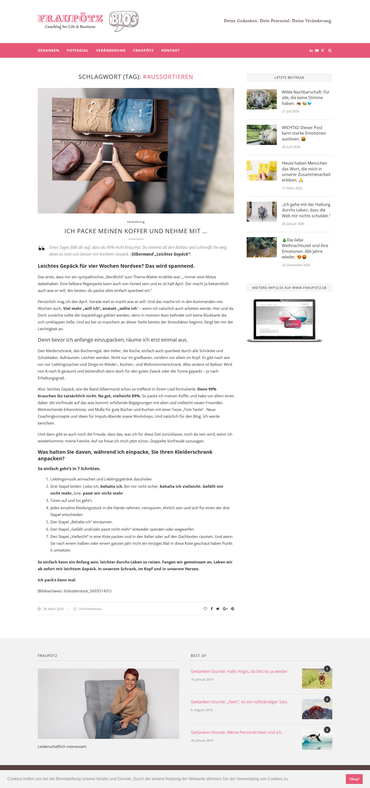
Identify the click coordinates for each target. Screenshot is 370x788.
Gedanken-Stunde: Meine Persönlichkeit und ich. (237, 732)
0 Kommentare (90, 609)
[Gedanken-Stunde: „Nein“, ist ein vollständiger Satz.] (317, 709)
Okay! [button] (354, 779)
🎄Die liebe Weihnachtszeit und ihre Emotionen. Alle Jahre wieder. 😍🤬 (305, 248)
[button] (290, 779)
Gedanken (48, 50)
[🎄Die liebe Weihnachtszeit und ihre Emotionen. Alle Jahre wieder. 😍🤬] (262, 247)
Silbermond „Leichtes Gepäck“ (161, 254)
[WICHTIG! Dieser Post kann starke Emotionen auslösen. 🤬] (262, 135)
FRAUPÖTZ (143, 50)
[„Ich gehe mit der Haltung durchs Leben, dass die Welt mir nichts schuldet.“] (262, 212)
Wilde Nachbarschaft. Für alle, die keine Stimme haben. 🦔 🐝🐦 (306, 97)
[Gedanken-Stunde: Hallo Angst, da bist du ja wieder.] (317, 679)
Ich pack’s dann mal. (57, 579)
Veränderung (111, 50)
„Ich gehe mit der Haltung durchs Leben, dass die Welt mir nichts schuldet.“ (306, 210)
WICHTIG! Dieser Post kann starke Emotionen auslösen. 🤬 (304, 133)
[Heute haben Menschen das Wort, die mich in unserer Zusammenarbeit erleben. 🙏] (262, 170)
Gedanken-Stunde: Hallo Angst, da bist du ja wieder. (240, 671)
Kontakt (170, 50)
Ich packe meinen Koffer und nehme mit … (135, 231)
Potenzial (78, 50)
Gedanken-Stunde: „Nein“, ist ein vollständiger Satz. (239, 702)
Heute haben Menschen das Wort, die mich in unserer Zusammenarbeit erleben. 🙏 (306, 171)
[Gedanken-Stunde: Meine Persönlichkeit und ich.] (317, 740)
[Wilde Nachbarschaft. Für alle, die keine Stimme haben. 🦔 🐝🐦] (262, 99)
